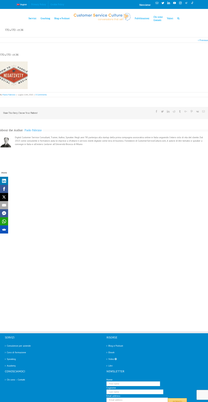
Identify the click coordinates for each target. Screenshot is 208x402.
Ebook (111, 352)
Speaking (11, 359)
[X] (4, 197)
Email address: (113, 395)
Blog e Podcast (115, 345)
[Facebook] (4, 189)
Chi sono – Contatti (16, 379)
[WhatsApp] (4, 221)
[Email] (4, 205)
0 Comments (41, 94)
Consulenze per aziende (19, 345)
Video (111, 359)
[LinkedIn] (4, 181)
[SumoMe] (4, 229)
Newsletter (145, 5)
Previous (204, 40)
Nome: (109, 379)
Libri (110, 365)
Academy (11, 365)
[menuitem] (22, 4)
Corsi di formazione (16, 352)
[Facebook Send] (4, 213)
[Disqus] (104, 188)
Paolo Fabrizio (9, 94)
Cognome (111, 387)
